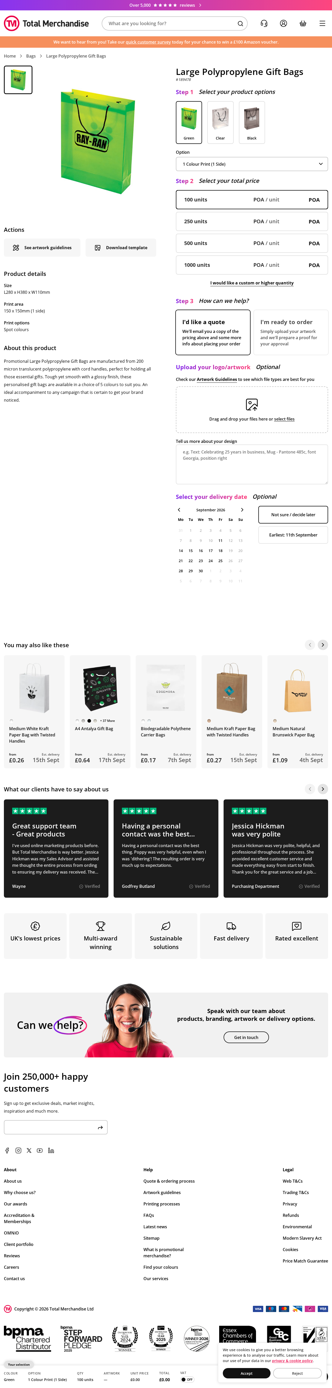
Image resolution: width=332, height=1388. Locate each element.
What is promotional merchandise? (163, 1253)
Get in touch (246, 1037)
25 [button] (220, 560)
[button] (175, 23)
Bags (31, 56)
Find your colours (160, 1267)
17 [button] (211, 550)
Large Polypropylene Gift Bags (76, 56)
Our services (155, 1278)
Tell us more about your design (206, 441)
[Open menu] (322, 23)
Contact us (14, 1278)
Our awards (15, 1204)
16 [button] (201, 550)
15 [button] (191, 550)
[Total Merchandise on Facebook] (7, 1150)
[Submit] (100, 1127)
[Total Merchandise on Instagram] (18, 1150)
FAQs (148, 1215)
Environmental (297, 1227)
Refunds (291, 1215)
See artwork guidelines (48, 247)
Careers (11, 1267)
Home (10, 56)
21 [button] (181, 560)
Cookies (290, 1249)
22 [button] (191, 560)
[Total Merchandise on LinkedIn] (51, 1150)
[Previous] (310, 645)
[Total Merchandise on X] (29, 1150)
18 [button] (220, 550)
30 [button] (201, 570)
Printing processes (161, 1204)
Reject (297, 1373)
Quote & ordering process (169, 1181)
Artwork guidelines (162, 1192)
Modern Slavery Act (302, 1238)
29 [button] (191, 570)
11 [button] (220, 540)
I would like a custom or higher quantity (252, 283)
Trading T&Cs (296, 1192)
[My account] (283, 23)
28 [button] (181, 570)
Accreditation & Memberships (19, 1218)
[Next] (323, 645)
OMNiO (11, 1233)
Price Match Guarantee (305, 1261)
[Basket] (303, 23)
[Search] (240, 23)
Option (183, 152)
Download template (126, 247)
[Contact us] (264, 23)
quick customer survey (148, 42)
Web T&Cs (293, 1181)
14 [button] (181, 550)
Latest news (155, 1227)
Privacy (290, 1204)
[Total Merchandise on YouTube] (40, 1150)
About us (13, 1181)
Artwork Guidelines (217, 379)
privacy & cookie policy (292, 1360)
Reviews (12, 1256)
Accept (247, 1373)
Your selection (19, 1364)
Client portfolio (18, 1244)
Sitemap (151, 1238)
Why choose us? (20, 1192)
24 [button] (211, 560)
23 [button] (201, 560)
